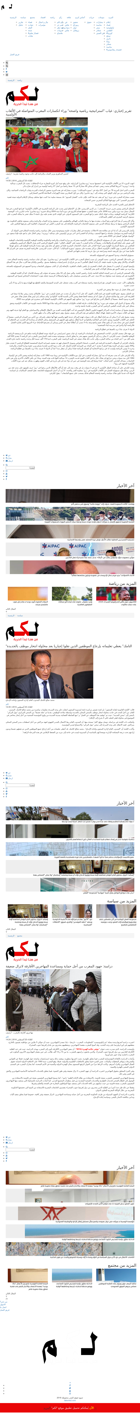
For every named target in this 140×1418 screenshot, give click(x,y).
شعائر (98, 30)
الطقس (109, 30)
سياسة (23, 17)
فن (66, 22)
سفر (98, 27)
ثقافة (69, 17)
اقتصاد (43, 17)
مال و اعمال (43, 22)
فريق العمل (14, 54)
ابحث (32, 467)
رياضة (52, 17)
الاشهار (3, 1304)
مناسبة (99, 24)
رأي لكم (60, 22)
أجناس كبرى (80, 17)
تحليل (20, 24)
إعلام (108, 22)
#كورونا (109, 33)
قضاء (30, 22)
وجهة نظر (61, 27)
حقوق (89, 22)
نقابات (30, 35)
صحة (30, 30)
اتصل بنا (3, 1307)
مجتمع (32, 17)
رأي (60, 17)
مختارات (99, 22)
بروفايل (76, 30)
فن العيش (100, 33)
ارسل (10, 460)
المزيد (110, 17)
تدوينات (60, 30)
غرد (9, 455)
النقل (30, 27)
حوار (75, 27)
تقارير (20, 22)
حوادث (30, 24)
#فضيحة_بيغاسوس (114, 49)
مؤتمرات (42, 24)
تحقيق (75, 22)
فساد (108, 24)
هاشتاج (59, 33)
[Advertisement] (70, 435)
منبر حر (60, 24)
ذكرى (108, 38)
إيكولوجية (110, 27)
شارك (9, 458)
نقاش (67, 24)
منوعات (101, 17)
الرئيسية (13, 17)
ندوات (67, 27)
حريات (91, 17)
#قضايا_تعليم (33, 33)
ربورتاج (76, 24)
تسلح (108, 35)
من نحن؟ (3, 1301)
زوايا (108, 41)
